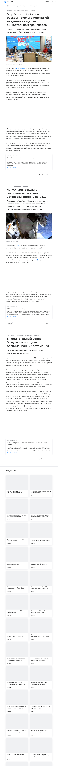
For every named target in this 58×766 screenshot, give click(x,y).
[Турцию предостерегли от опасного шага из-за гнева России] (17, 629)
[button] (29, 49)
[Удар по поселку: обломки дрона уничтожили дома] (17, 534)
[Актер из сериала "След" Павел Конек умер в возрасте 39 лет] (41, 582)
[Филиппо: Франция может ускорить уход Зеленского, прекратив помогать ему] (41, 558)
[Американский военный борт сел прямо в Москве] (17, 606)
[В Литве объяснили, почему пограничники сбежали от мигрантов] (17, 486)
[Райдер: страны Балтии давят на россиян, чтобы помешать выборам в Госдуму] (17, 701)
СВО (31, 6)
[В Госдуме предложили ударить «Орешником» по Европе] (17, 653)
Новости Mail (17, 186)
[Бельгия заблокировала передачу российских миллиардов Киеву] (17, 725)
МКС (36, 260)
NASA (19, 245)
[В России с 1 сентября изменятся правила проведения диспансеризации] (17, 749)
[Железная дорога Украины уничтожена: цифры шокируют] (17, 677)
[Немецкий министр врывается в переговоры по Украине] (41, 653)
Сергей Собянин (20, 68)
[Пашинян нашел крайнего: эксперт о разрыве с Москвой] (41, 749)
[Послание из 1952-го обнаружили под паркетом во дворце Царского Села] (41, 606)
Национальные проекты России (24, 335)
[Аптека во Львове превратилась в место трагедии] (41, 486)
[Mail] (5, 2)
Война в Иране (23, 6)
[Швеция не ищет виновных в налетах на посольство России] (41, 629)
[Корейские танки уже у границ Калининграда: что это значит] (17, 582)
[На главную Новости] (9, 2)
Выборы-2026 (12, 6)
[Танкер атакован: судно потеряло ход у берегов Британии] (17, 510)
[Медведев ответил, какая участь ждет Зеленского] (41, 701)
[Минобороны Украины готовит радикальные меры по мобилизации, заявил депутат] (17, 558)
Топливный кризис (41, 6)
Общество (32, 10)
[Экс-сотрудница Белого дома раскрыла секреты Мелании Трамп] (41, 510)
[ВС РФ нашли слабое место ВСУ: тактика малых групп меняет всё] (41, 534)
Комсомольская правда (22, 10)
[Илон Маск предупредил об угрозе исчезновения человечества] (41, 677)
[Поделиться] (47, 323)
